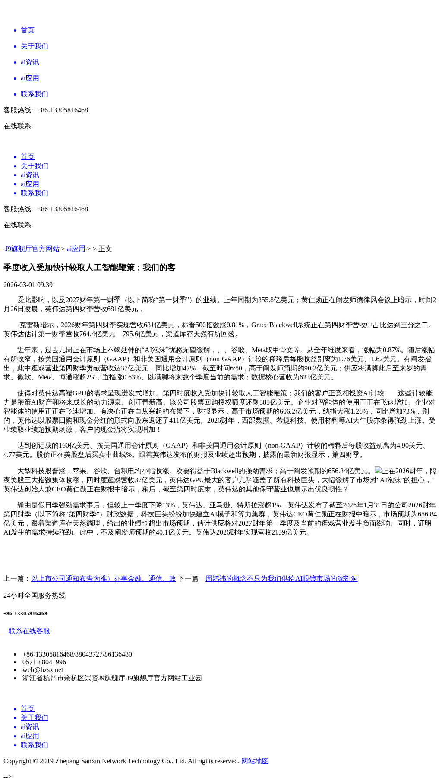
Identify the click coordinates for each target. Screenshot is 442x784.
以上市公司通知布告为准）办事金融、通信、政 (103, 578)
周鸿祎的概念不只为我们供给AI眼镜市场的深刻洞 (281, 578)
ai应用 (76, 248)
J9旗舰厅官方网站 (32, 248)
